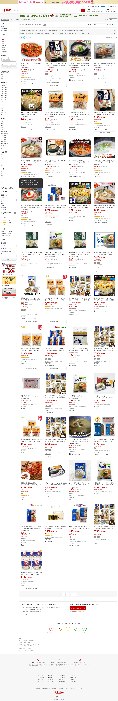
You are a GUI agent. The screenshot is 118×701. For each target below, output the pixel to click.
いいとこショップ (75, 500)
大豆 (2, 171)
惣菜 (24, 646)
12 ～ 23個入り (4, 135)
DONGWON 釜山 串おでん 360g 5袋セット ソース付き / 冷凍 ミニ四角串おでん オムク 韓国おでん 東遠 (31, 574)
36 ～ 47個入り (4, 139)
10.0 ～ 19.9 (4, 112)
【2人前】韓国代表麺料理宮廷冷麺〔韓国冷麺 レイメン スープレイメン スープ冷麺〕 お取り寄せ (104, 65)
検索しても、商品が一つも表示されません (33, 611)
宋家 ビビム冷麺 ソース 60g (28, 396)
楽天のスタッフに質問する (78, 608)
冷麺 (29, 642)
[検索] (83, 10)
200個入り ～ (4, 145)
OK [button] (40, 183)
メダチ (23, 408)
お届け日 (3, 203)
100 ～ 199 (4, 87)
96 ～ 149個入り (5, 143)
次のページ (73, 594)
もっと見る (24, 614)
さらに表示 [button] (4, 51)
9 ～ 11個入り (4, 133)
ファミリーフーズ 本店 (27, 129)
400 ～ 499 (4, 93)
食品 (20, 640)
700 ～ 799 (4, 97)
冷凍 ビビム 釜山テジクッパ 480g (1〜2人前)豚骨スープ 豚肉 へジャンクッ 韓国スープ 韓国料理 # (56, 161)
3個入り (3, 125)
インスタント (4, 161)
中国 (2, 78)
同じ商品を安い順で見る (56, 85)
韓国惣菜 (30, 646)
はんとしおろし (99, 271)
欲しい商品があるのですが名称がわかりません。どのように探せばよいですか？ (41, 607)
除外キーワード (5, 253)
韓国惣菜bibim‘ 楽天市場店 (77, 80)
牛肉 (2, 177)
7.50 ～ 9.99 (4, 110)
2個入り (3, 123)
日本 (2, 76)
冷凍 (2, 154)
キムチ (38, 644)
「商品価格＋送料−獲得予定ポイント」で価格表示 (30, 24)
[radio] (2, 26)
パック (2, 163)
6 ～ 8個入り (4, 131)
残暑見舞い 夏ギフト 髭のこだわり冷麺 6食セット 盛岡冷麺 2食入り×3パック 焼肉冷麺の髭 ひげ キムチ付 (104, 207)
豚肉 (2, 175)
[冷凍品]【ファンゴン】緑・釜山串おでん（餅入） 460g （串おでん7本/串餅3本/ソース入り (31, 254)
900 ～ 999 (4, 99)
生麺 (2, 158)
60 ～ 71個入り (4, 141)
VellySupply (98, 409)
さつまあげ (31, 640)
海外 (6, 195)
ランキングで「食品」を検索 (26, 650)
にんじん (3, 173)
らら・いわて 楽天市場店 (101, 222)
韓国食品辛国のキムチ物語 (101, 454)
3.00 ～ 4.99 (4, 106)
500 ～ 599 (4, 95)
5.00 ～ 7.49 (4, 108)
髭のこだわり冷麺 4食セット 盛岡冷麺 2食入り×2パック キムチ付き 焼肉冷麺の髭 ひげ (31, 161)
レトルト (3, 156)
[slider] (1, 61)
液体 (2, 165)
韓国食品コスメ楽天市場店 (53, 82)
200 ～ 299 (4, 89)
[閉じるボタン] (114, 30)
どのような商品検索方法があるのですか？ (33, 609)
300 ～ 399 (4, 91)
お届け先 (3, 197)
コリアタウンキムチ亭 (27, 83)
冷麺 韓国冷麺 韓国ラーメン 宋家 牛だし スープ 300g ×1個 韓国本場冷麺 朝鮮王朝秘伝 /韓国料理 (31, 528)
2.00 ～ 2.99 (4, 104)
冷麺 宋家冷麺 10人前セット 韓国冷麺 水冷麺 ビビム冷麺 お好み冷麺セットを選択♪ (55, 207)
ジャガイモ (4, 184)
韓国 (2, 74)
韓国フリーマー (74, 314)
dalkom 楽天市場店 (75, 545)
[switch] (15, 213)
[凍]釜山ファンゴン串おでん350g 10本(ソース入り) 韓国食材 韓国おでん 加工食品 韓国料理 (56, 65)
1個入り (3, 121)
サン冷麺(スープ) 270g (75, 396)
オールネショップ (51, 313)
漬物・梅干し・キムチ (29, 644)
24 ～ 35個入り (4, 137)
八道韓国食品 (50, 176)
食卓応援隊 (49, 224)
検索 (9, 67)
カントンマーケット (51, 129)
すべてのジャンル (5, 19)
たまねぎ (3, 180)
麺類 (24, 642)
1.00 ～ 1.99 (4, 102)
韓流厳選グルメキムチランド (29, 318)
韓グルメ (24, 499)
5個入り (3, 129)
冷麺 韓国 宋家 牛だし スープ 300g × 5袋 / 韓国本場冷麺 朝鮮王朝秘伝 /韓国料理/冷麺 (56, 350)
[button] (112, 6)
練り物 (25, 640)
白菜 (2, 182)
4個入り (3, 127)
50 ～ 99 (3, 85)
